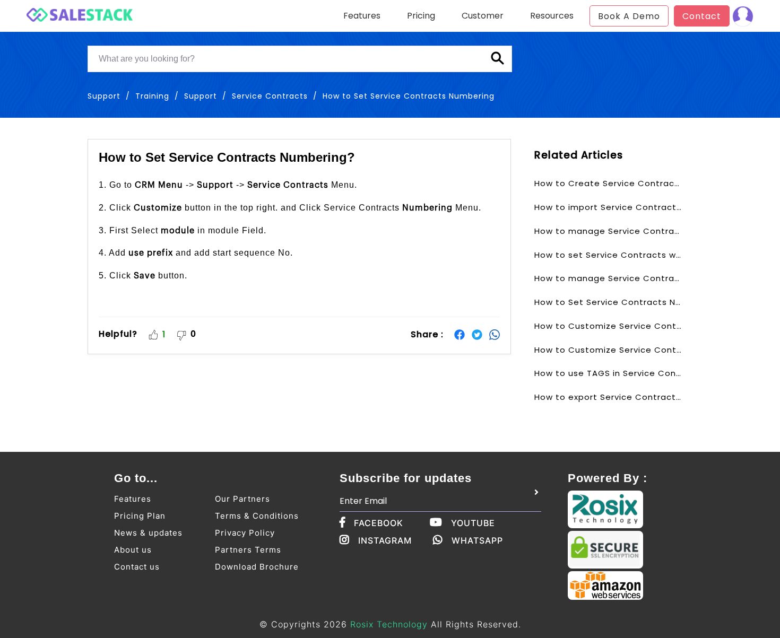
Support (200, 96)
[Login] (742, 16)
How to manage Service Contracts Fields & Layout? (608, 231)
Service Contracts (270, 96)
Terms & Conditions (257, 516)
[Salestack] (80, 13)
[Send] (536, 492)
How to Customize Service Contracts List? (608, 325)
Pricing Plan (140, 516)
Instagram (385, 540)
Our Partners (242, 499)
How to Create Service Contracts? (608, 183)
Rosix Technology (389, 624)
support (104, 96)
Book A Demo (629, 16)
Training (152, 96)
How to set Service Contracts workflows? (608, 254)
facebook (378, 523)
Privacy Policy (245, 533)
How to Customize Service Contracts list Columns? (608, 349)
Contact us (137, 567)
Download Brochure (257, 567)
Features (132, 499)
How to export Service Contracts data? (608, 397)
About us (133, 550)
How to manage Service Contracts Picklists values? (608, 278)
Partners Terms (248, 550)
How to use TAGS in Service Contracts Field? (608, 373)
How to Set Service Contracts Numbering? (608, 302)
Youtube (473, 523)
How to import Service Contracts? (608, 207)
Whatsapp (477, 540)
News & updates (148, 533)
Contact (701, 16)
